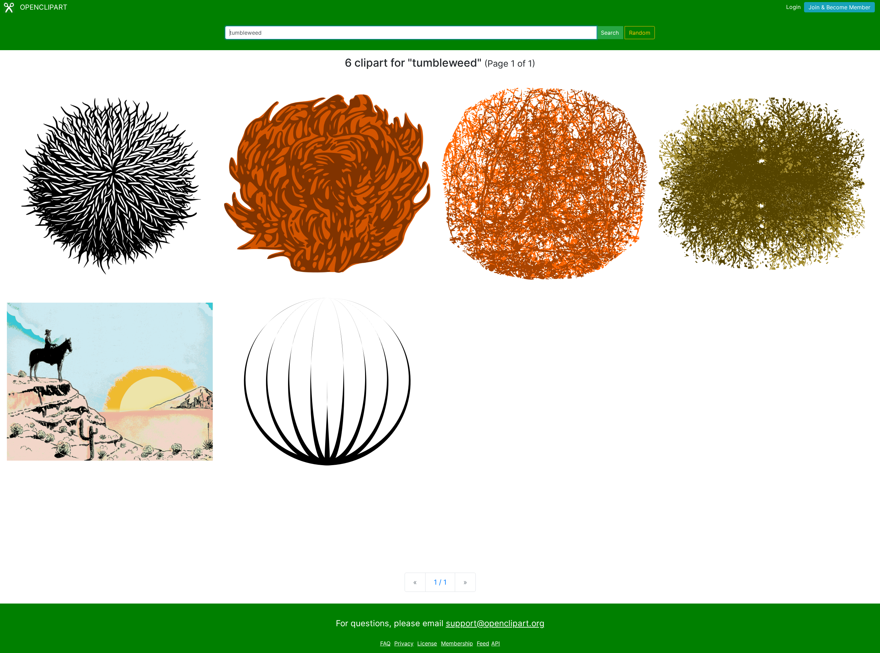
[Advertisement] (440, 513)
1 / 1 (440, 582)
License (427, 643)
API (495, 643)
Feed (483, 643)
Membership (457, 643)
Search (610, 32)
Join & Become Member (839, 7)
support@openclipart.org (495, 623)
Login (793, 6)
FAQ (385, 643)
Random (639, 32)
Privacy (404, 643)
